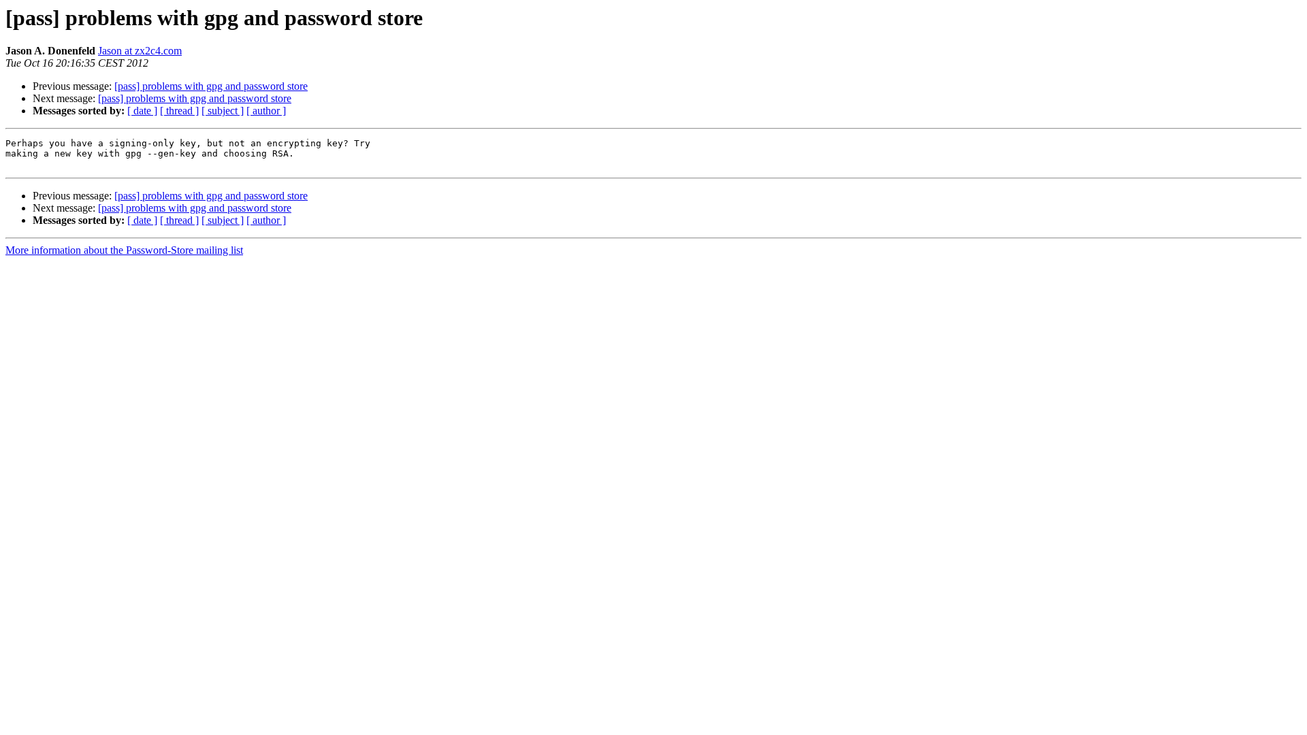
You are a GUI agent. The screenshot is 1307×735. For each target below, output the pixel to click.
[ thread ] (179, 110)
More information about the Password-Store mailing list (124, 250)
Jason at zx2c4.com (140, 50)
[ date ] (142, 110)
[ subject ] (222, 110)
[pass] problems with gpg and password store (211, 86)
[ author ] (266, 110)
